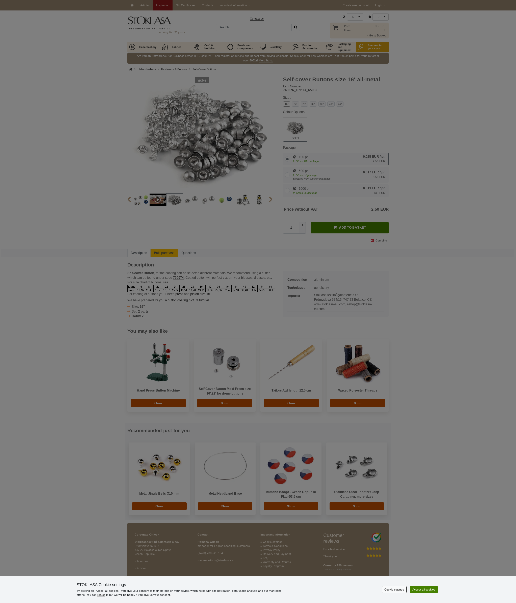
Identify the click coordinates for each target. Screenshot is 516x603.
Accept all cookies (423, 589)
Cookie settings (394, 589)
